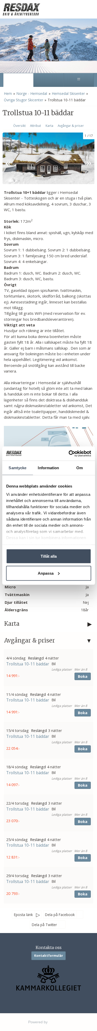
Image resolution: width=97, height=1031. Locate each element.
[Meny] (79, 80)
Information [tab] (48, 468)
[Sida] (18, 80)
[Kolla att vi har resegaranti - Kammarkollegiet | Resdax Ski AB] (48, 978)
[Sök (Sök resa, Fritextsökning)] (48, 80)
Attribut (35, 125)
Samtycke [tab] (17, 468)
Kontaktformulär (48, 955)
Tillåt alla (49, 556)
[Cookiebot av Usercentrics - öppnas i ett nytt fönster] (69, 453)
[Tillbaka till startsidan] (22, 9)
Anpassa (46, 573)
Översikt (19, 125)
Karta (49, 125)
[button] (48, 667)
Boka (82, 676)
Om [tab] (79, 468)
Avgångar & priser (71, 125)
